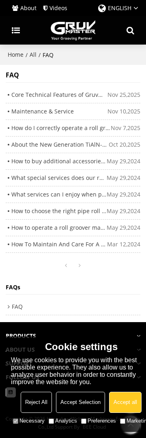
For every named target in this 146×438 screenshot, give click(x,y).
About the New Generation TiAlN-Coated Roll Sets (60, 144)
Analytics (66, 421)
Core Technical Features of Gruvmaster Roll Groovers (59, 94)
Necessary (32, 421)
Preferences (102, 421)
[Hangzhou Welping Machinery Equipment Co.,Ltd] (73, 30)
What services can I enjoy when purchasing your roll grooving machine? (59, 194)
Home (16, 54)
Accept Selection (80, 402)
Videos (58, 8)
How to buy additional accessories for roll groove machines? (59, 161)
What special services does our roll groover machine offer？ (59, 178)
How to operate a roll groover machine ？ (59, 227)
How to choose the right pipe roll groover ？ (59, 211)
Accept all (125, 402)
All (33, 54)
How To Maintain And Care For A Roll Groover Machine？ (59, 244)
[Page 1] (66, 266)
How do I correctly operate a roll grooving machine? (61, 128)
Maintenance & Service (42, 111)
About (28, 8)
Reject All (36, 402)
